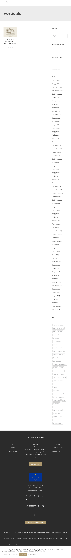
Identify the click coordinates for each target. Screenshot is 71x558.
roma (63, 400)
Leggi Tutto (32, 554)
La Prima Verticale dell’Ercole (10, 42)
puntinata (61, 397)
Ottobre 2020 (56, 197)
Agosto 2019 (56, 244)
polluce (63, 394)
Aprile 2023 (55, 104)
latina (64, 377)
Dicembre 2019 (57, 231)
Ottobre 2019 (56, 238)
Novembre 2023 (57, 90)
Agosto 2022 (56, 121)
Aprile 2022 (55, 135)
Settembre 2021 (57, 159)
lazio (54, 380)
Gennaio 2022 (56, 145)
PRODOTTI (13, 448)
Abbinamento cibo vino (59, 325)
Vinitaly (55, 416)
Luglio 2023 (56, 97)
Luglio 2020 (56, 207)
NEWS (57, 444)
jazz (54, 377)
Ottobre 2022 (56, 118)
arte (54, 331)
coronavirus (61, 351)
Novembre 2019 (57, 234)
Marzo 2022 (55, 138)
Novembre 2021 (57, 152)
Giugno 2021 (56, 169)
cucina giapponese (58, 354)
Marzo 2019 (55, 258)
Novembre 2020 (57, 193)
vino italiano (56, 420)
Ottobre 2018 (56, 265)
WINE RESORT (13, 451)
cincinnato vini (57, 341)
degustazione (57, 361)
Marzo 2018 (55, 279)
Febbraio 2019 (56, 261)
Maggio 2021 (56, 173)
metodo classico (57, 384)
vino (61, 416)
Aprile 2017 (55, 299)
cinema (55, 344)
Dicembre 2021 (57, 149)
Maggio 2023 (56, 101)
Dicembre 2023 (57, 87)
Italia (62, 374)
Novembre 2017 (57, 285)
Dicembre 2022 (57, 114)
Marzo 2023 (55, 108)
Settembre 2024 (57, 77)
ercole (55, 367)
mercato (60, 380)
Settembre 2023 (57, 94)
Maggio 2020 (56, 214)
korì (59, 377)
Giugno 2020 (56, 210)
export (55, 371)
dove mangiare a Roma (59, 364)
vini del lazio (56, 413)
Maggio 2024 (56, 84)
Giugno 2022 (56, 128)
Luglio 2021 (55, 166)
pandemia (56, 394)
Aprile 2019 (55, 255)
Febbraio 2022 (56, 142)
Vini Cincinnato (57, 410)
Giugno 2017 (56, 296)
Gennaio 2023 (56, 111)
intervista (55, 374)
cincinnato (56, 338)
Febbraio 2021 (56, 183)
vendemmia (56, 407)
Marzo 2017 (55, 303)
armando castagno (58, 328)
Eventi (61, 367)
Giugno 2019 (56, 251)
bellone (60, 331)
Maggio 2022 (56, 132)
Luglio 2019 (55, 248)
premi (55, 397)
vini (64, 407)
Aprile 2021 (55, 176)
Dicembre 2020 (57, 190)
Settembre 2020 (57, 200)
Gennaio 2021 (56, 186)
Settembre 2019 (57, 241)
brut (54, 335)
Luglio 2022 (56, 125)
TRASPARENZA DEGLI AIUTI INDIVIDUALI (48, 544)
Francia (62, 371)
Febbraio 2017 (56, 306)
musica (55, 387)
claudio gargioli (57, 348)
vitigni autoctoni (57, 423)
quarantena (56, 400)
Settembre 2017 (57, 292)
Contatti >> (35, 464)
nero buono (56, 390)
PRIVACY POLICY (57, 448)
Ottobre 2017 (56, 289)
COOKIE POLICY (57, 451)
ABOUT (13, 444)
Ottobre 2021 (56, 155)
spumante (56, 403)
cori (54, 351)
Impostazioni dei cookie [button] (10, 554)
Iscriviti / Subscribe (35, 522)
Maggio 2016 (56, 309)
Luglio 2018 (55, 268)
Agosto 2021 (56, 162)
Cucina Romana (57, 357)
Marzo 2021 (55, 179)
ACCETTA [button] (23, 554)
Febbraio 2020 (56, 224)
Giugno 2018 (56, 272)
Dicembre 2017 (57, 282)
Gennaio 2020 (56, 227)
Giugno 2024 (56, 80)
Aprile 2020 (55, 217)
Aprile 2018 (55, 275)
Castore (60, 335)
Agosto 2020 (56, 203)
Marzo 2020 (56, 220)
